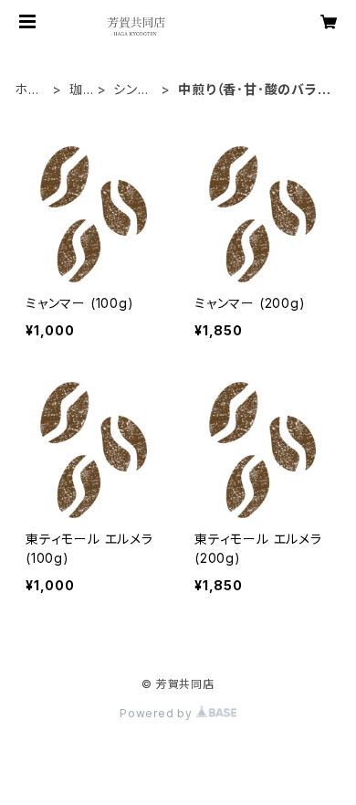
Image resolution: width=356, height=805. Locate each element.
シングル (131, 90)
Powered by (158, 713)
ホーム (28, 90)
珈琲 (76, 90)
